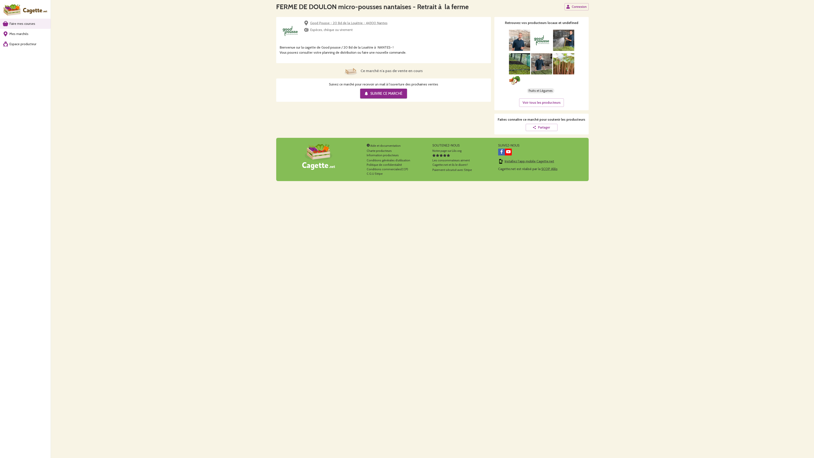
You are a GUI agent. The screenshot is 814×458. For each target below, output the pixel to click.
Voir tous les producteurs (541, 103)
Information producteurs (383, 155)
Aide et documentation (385, 146)
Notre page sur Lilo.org (446, 151)
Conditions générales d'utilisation (388, 160)
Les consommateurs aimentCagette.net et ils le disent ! (451, 162)
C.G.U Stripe (375, 174)
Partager (544, 127)
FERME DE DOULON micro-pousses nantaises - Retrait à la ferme (372, 7)
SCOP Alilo (549, 169)
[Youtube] (508, 152)
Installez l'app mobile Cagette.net (529, 161)
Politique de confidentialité (384, 165)
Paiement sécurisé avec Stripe (452, 170)
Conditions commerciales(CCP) (387, 169)
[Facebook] (501, 152)
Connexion (579, 7)
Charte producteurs (379, 151)
